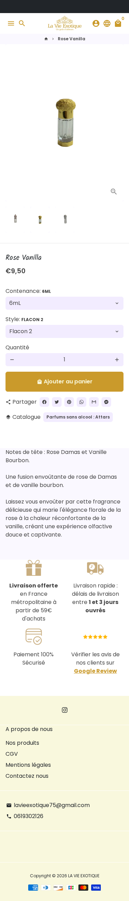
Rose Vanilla (71, 39)
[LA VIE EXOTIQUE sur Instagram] (64, 710)
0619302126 (24, 816)
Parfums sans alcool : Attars (78, 417)
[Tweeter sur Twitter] (57, 402)
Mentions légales (28, 765)
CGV (12, 754)
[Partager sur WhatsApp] (81, 402)
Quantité (17, 347)
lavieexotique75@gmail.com (48, 805)
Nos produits (22, 743)
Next (116, 122)
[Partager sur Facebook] (44, 402)
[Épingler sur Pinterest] (69, 402)
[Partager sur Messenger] (106, 402)
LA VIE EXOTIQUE (83, 876)
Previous (12, 122)
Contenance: (28, 291)
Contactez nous (27, 776)
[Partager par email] (94, 402)
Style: (24, 319)
